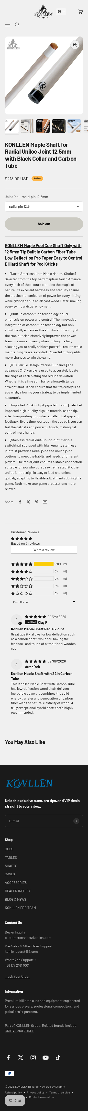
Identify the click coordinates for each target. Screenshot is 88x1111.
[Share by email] (45, 502)
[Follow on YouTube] (45, 1057)
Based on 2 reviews (25, 543)
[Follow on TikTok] (58, 1057)
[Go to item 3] (43, 126)
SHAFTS (11, 866)
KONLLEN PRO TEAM (20, 908)
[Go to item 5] (74, 126)
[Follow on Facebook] (8, 1057)
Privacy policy (35, 1092)
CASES (10, 874)
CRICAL (11, 1031)
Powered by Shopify (52, 1086)
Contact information (41, 1097)
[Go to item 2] (27, 126)
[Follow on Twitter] (20, 1057)
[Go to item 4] (59, 126)
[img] (36, 617)
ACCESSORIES (16, 882)
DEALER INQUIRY (18, 891)
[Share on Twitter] (28, 502)
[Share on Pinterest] (37, 502)
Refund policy (13, 1092)
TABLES (11, 857)
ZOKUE (29, 1031)
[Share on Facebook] (20, 502)
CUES (9, 849)
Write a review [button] (44, 550)
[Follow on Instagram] (33, 1057)
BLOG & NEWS (15, 899)
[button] (61, 11)
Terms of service (59, 1092)
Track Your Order (17, 976)
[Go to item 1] (12, 126)
